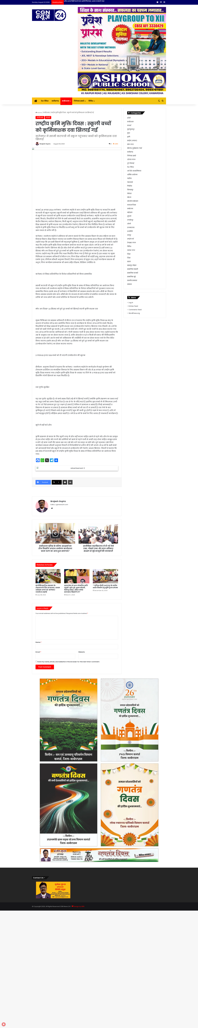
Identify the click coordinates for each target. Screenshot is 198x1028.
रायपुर (129, 235)
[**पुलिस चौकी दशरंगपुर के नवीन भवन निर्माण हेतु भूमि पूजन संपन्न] (105, 576)
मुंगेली (129, 216)
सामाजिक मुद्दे (131, 277)
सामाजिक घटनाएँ (132, 273)
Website (81, 652)
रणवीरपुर (130, 220)
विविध (90, 101)
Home (39, 112)
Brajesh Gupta (45, 144)
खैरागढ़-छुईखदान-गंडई (134, 148)
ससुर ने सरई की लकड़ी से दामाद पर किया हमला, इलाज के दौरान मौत (85, 1)
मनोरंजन (130, 209)
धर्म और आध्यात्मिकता (134, 171)
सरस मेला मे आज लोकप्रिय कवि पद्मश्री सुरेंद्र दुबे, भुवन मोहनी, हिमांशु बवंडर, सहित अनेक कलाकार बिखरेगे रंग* (76, 588)
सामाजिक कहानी (132, 269)
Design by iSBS (79, 906)
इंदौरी (129, 118)
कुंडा (128, 133)
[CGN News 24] (49, 15)
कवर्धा (48, 117)
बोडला (129, 197)
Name (38, 642)
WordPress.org (134, 313)
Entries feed (133, 306)
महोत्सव (129, 212)
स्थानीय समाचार (132, 280)
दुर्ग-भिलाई (130, 163)
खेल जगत (130, 144)
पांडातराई (130, 182)
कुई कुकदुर (131, 129)
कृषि (128, 137)
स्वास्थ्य (129, 284)
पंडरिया (129, 178)
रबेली (129, 224)
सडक (129, 261)
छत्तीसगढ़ (55, 101)
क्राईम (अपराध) (132, 141)
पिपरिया (129, 186)
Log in (131, 303)
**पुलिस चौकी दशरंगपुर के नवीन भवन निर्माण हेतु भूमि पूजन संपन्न (105, 586)
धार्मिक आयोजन (132, 175)
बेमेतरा (129, 193)
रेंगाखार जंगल (131, 243)
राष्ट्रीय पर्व (130, 239)
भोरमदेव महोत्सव (132, 201)
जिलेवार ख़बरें (79, 101)
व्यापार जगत (131, 250)
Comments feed (135, 310)
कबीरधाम (65, 101)
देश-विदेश (44, 101)
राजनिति (130, 231)
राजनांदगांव (130, 227)
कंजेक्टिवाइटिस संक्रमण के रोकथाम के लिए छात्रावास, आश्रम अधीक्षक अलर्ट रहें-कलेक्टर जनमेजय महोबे (48, 588)
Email (38, 652)
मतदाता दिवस (131, 205)
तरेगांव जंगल (131, 159)
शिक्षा (128, 254)
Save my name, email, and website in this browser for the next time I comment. (68, 662)
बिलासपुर (130, 190)
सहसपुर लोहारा (131, 265)
